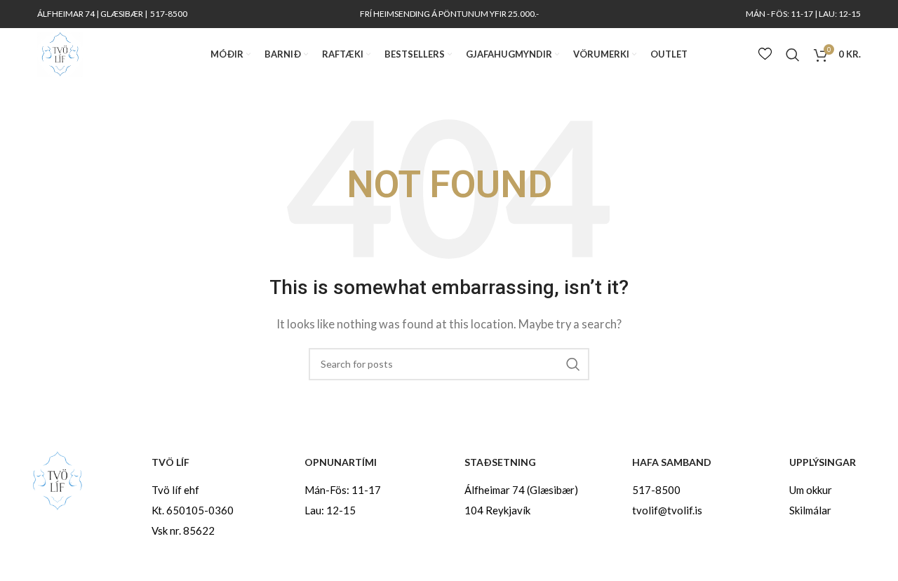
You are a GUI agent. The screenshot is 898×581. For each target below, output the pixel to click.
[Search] (793, 55)
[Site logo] (60, 52)
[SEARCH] (573, 364)
